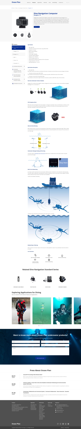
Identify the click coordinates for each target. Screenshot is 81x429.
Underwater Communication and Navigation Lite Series (17, 70)
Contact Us (57, 402)
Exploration (40, 411)
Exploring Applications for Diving (26, 292)
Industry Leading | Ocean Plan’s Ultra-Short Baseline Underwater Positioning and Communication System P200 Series (44, 383)
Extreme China (41, 410)
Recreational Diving (33, 408)
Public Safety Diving (18, 322)
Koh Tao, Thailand (41, 409)
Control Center (47, 286)
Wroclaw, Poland (41, 407)
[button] (32, 35)
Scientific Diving (37, 322)
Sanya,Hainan (41, 417)
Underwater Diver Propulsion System (17, 80)
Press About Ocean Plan (40, 370)
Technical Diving (58, 322)
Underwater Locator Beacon (18, 286)
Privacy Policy (67, 427)
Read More (67, 379)
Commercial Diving (33, 409)
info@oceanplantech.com (60, 410)
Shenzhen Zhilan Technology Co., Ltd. (22, 427)
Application (33, 402)
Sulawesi (40, 404)
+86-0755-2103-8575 (59, 408)
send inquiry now (40, 358)
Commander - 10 (16, 63)
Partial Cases (41, 402)
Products (15, 44)
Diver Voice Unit (33, 286)
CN (68, 2)
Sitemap (62, 427)
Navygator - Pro (16, 51)
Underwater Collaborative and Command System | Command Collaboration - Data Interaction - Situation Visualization (46, 392)
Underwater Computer (62, 286)
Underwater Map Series (18, 66)
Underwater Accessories (18, 83)
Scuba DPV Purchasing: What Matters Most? (32, 374)
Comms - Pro (16, 60)
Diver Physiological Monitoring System (17, 75)
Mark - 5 (15, 57)
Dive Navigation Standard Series (18, 48)
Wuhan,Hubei (41, 414)
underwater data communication (40, 153)
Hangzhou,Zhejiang (42, 416)
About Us (49, 404)
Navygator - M (16, 54)
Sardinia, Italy (41, 408)
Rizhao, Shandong (41, 415)
